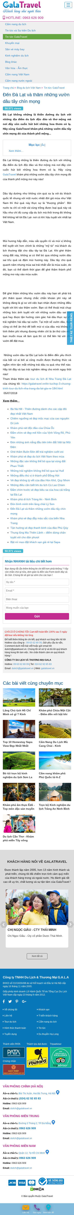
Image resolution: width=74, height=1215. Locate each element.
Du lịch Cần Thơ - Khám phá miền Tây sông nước (18, 838)
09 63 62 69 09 (34, 642)
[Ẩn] (37, 144)
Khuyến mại (12, 43)
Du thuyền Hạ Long (48, 1034)
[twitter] (10, 1001)
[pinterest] (17, 1001)
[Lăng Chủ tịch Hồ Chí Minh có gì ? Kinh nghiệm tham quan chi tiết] (19, 697)
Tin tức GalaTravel (16, 36)
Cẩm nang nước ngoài (18, 80)
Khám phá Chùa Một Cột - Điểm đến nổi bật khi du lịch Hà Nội (55, 712)
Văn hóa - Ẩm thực (16, 68)
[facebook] (4, 1001)
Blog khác (11, 61)
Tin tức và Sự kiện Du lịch (20, 30)
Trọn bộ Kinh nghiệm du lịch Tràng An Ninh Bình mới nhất (54, 807)
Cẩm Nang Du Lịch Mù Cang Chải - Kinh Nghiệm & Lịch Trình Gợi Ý (55, 744)
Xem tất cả (37, 956)
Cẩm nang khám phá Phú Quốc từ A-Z (52, 775)
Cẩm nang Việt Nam (17, 74)
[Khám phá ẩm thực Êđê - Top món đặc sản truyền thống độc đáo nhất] (19, 792)
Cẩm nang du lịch (15, 24)
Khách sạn (44, 1009)
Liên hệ (8, 1015)
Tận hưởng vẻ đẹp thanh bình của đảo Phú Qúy (39, 527)
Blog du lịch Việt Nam (29, 87)
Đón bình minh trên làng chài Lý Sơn (32, 504)
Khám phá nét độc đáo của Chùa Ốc (32, 427)
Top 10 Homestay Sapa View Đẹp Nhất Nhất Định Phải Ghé (17, 744)
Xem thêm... (16, 150)
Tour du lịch (10, 1021)
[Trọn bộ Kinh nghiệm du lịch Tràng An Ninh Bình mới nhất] (55, 792)
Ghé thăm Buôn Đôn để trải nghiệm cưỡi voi (36, 451)
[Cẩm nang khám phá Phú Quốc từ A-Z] (55, 760)
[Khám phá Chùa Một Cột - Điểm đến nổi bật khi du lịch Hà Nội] (55, 697)
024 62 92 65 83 (43, 664)
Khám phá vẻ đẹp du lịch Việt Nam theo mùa (37, 456)
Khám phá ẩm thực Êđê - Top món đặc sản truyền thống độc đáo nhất (19, 807)
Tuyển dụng (10, 1034)
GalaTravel (9, 174)
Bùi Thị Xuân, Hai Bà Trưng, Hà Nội (37, 1093)
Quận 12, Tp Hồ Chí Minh (32, 1153)
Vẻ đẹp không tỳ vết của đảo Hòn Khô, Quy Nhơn (40, 480)
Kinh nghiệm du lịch (17, 55)
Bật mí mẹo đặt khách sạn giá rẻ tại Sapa (35, 542)
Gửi (37, 616)
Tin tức (42, 1028)
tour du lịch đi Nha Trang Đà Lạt (50, 378)
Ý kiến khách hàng (48, 1015)
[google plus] (24, 1001)
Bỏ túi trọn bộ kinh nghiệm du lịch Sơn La (17, 775)
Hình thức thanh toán (15, 1028)
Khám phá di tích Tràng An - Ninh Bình (33, 499)
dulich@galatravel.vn (23, 668)
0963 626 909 (33, 18)
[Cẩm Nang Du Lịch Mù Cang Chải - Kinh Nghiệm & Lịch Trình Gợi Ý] (55, 729)
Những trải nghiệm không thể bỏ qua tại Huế (37, 470)
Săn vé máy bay (14, 49)
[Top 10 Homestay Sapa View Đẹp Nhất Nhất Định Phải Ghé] (19, 729)
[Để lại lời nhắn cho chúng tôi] (25, 1207)
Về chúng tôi (10, 1009)
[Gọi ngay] (37, 1207)
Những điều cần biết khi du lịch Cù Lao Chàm (37, 485)
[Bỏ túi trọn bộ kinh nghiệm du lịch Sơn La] (19, 760)
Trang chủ (8, 87)
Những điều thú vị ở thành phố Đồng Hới (34, 475)
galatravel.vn (47, 668)
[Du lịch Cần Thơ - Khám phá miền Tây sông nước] (19, 823)
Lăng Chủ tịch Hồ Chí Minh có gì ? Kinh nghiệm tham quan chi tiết (17, 712)
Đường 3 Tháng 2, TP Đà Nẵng (35, 1123)
